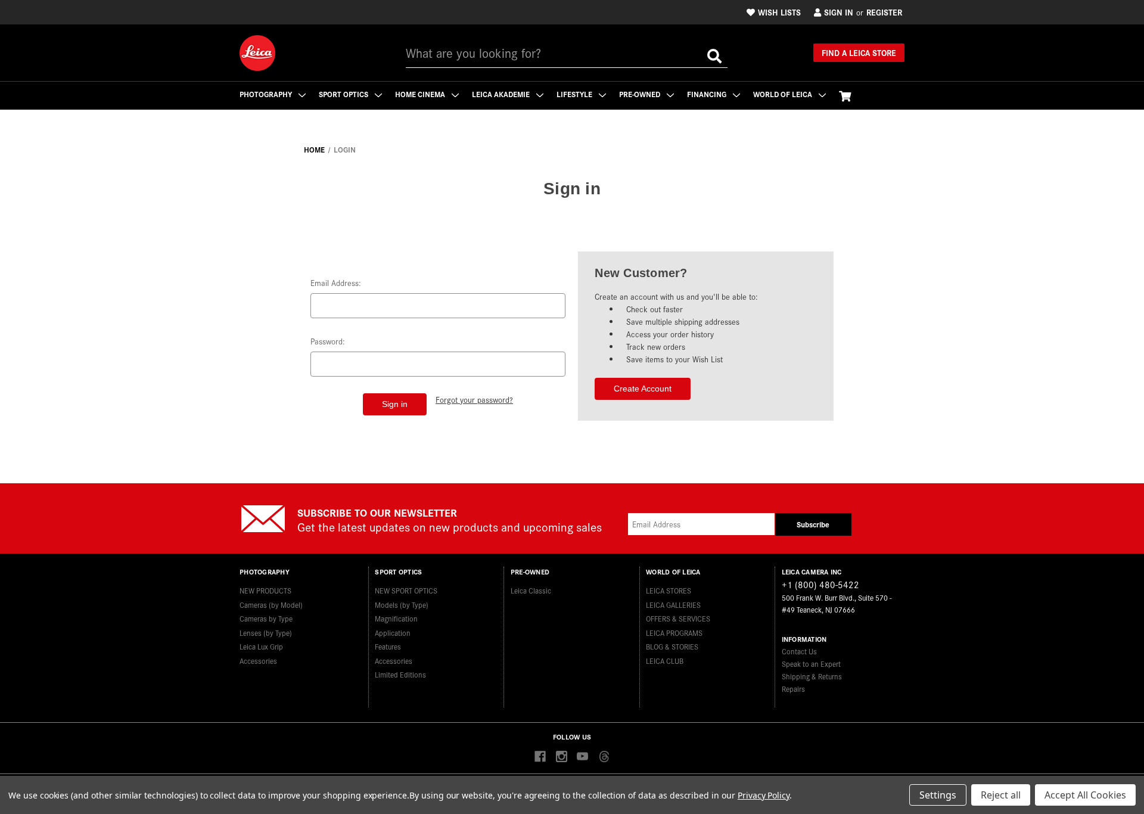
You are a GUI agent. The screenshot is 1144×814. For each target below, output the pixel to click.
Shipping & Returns (812, 676)
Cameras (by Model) (271, 604)
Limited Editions (400, 674)
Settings (937, 794)
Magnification (396, 618)
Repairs (793, 688)
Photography (267, 94)
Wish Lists (779, 12)
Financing (707, 94)
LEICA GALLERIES (673, 604)
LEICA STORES (668, 590)
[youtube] (582, 757)
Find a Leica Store (859, 52)
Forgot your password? (474, 399)
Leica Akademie (501, 94)
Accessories (258, 660)
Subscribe (813, 524)
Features (388, 646)
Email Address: (335, 282)
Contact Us (799, 651)
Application (393, 632)
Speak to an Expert (811, 663)
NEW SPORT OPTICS (406, 590)
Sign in (838, 12)
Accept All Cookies (1085, 794)
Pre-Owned (640, 94)
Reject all (1001, 794)
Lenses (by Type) (266, 632)
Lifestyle (575, 94)
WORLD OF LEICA (783, 94)
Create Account (643, 388)
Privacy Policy (763, 795)
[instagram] (561, 757)
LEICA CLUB (664, 660)
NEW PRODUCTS (265, 590)
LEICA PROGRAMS (674, 632)
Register (884, 12)
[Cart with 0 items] (844, 96)
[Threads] (604, 757)
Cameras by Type (266, 618)
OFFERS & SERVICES (678, 618)
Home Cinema (421, 94)
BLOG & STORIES (672, 646)
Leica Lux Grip (261, 646)
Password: (327, 341)
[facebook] (540, 757)
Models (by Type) (401, 604)
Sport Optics (344, 94)
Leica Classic (531, 590)
